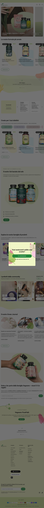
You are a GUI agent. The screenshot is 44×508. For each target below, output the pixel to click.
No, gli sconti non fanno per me (22, 259)
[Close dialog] (34, 243)
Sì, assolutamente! (22, 256)
